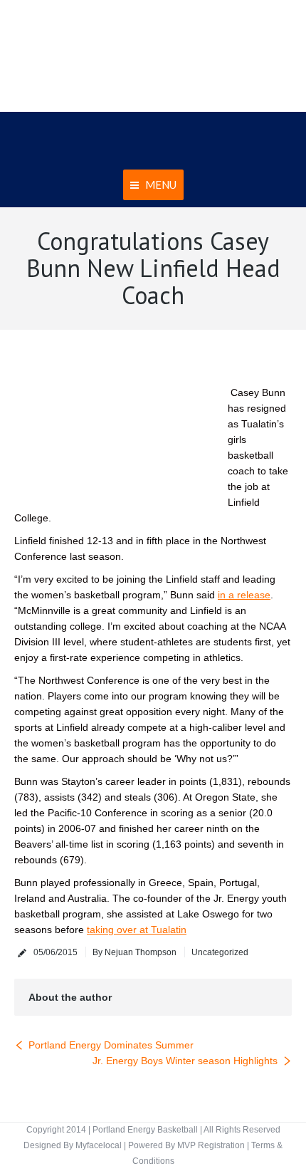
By (134, 952)
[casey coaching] (110, 422)
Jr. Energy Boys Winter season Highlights (185, 1060)
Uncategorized (219, 952)
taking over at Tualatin (136, 929)
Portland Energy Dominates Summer (111, 1045)
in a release (244, 594)
